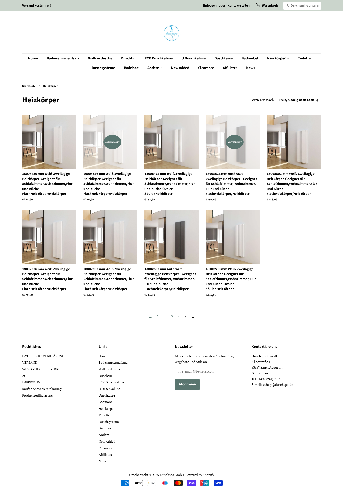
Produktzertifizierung (37, 395)
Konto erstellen (239, 5)
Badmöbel (250, 58)
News (250, 67)
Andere (153, 67)
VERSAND (29, 362)
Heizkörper (277, 58)
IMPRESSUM (31, 382)
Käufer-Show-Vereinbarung (41, 389)
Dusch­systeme (103, 67)
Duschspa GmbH (172, 475)
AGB (25, 375)
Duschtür (128, 58)
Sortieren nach (262, 99)
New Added (180, 67)
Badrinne (131, 67)
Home (33, 58)
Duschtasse (223, 58)
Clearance (206, 67)
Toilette (304, 58)
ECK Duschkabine (159, 58)
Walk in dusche (100, 58)
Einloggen (209, 5)
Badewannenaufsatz (63, 58)
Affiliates (230, 67)
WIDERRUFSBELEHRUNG (41, 369)
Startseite (29, 86)
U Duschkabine (194, 58)
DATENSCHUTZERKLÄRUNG (43, 356)
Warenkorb (270, 5)
